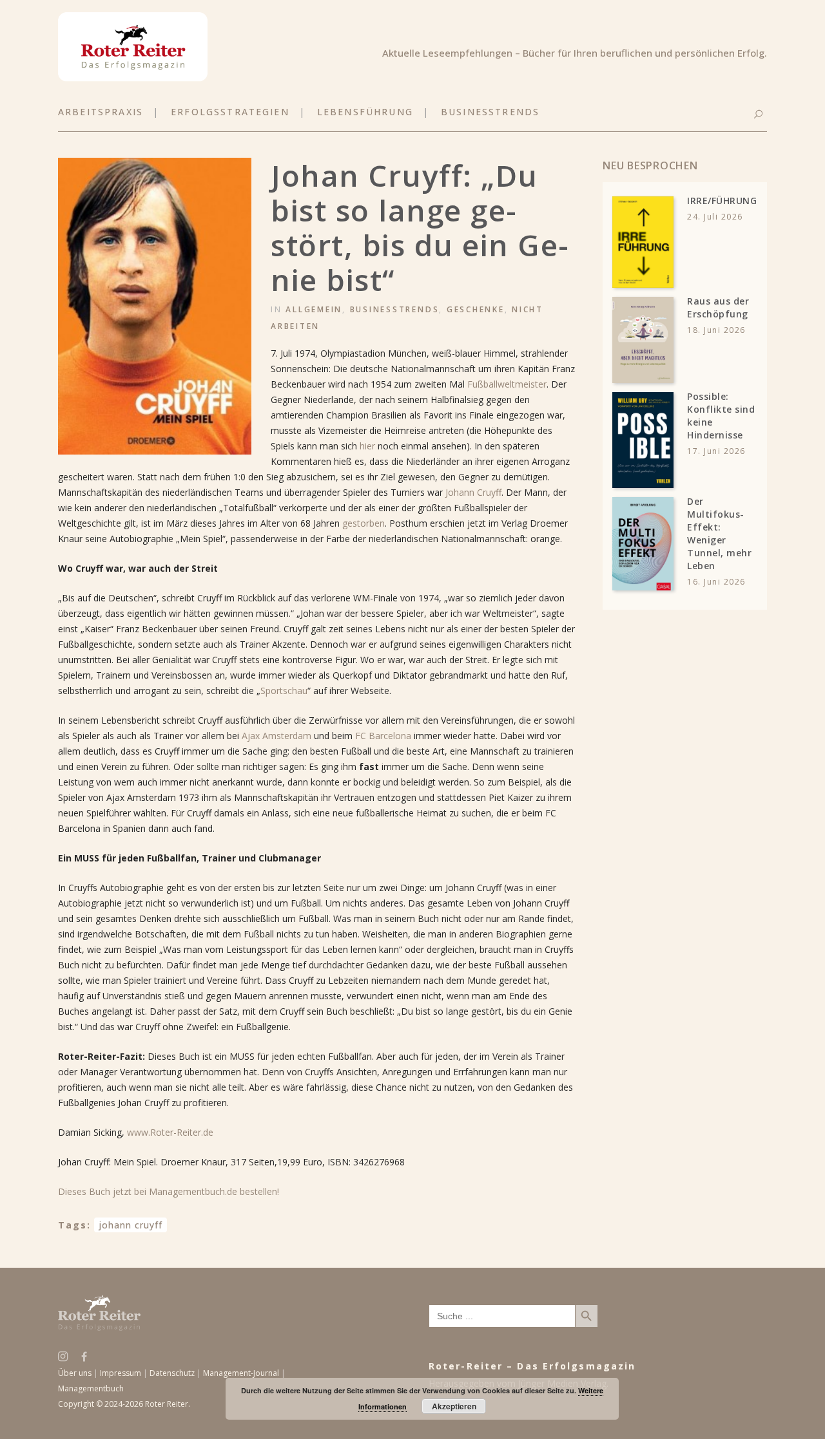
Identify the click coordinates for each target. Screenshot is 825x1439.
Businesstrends (395, 309)
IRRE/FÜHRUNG (722, 200)
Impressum (120, 1373)
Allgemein (314, 309)
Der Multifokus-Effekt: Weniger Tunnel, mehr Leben (719, 533)
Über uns (75, 1373)
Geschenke (476, 309)
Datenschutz (172, 1373)
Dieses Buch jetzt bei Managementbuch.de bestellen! (168, 1191)
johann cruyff (130, 1225)
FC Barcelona (383, 735)
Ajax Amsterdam (276, 735)
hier (369, 446)
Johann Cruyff (473, 492)
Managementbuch (91, 1388)
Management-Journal (241, 1373)
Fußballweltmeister (507, 384)
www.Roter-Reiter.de (170, 1132)
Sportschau (283, 690)
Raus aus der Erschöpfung (718, 307)
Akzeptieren (454, 1406)
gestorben (363, 523)
